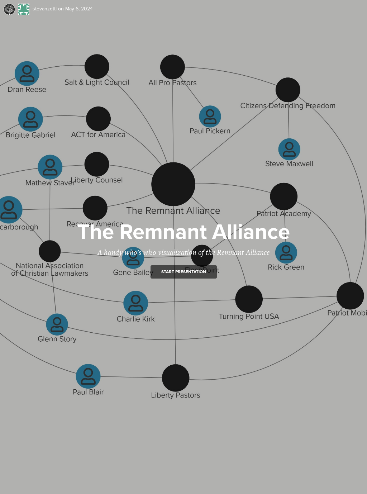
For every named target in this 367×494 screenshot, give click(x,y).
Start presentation (183, 271)
